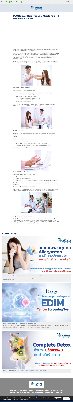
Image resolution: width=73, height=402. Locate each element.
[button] (56, 2)
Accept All (66, 398)
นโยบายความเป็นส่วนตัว (17, 399)
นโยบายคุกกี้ (26, 399)
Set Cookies (58, 398)
